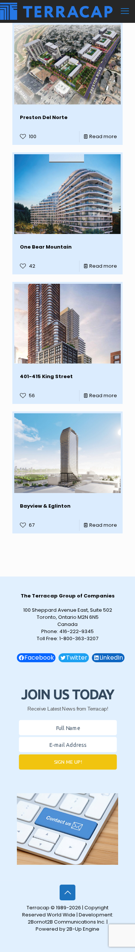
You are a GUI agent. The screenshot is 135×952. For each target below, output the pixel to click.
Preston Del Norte (44, 117)
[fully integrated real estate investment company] (56, 11)
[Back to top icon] (67, 892)
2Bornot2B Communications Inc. (66, 921)
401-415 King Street (46, 376)
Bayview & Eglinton (45, 506)
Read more (103, 136)
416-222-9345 (76, 631)
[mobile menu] (124, 11)
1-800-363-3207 (78, 638)
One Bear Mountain (46, 246)
